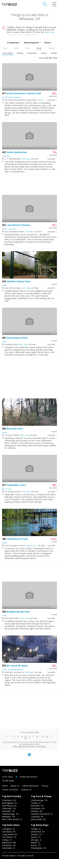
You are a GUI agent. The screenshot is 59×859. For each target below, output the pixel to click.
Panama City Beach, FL (42, 814)
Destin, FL (36, 837)
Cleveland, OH (9, 831)
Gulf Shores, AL (9, 805)
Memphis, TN (8, 816)
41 (43, 736)
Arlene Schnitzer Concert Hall (24, 93)
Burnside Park (15, 428)
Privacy (45, 785)
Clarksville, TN (9, 808)
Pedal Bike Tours (16, 485)
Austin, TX (35, 845)
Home (5, 785)
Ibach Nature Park (17, 337)
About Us (15, 785)
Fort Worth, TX (9, 837)
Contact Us (26, 789)
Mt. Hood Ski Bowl (17, 665)
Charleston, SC (38, 831)
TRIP (9, 4)
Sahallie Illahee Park (19, 281)
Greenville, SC (8, 848)
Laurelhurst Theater (18, 225)
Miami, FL (35, 842)
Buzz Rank (8, 53)
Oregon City (31, 546)
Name (44, 53)
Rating (20, 53)
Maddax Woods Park (18, 611)
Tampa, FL (36, 803)
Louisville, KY (37, 816)
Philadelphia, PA (38, 848)
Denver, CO (36, 834)
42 (47, 736)
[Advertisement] (29, 185)
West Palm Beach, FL (12, 819)
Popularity (32, 53)
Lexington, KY (8, 829)
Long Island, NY (9, 834)
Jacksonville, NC (38, 819)
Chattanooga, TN (10, 814)
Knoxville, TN (8, 811)
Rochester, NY (9, 845)
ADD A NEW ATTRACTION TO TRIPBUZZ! (29, 746)
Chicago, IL (36, 840)
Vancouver (12, 34)
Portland (22, 34)
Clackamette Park (17, 538)
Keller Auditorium (17, 152)
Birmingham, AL (9, 803)
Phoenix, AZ (36, 811)
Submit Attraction (30, 785)
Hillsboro (35, 34)
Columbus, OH (9, 800)
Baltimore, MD (9, 842)
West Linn (49, 32)
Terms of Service (10, 789)
